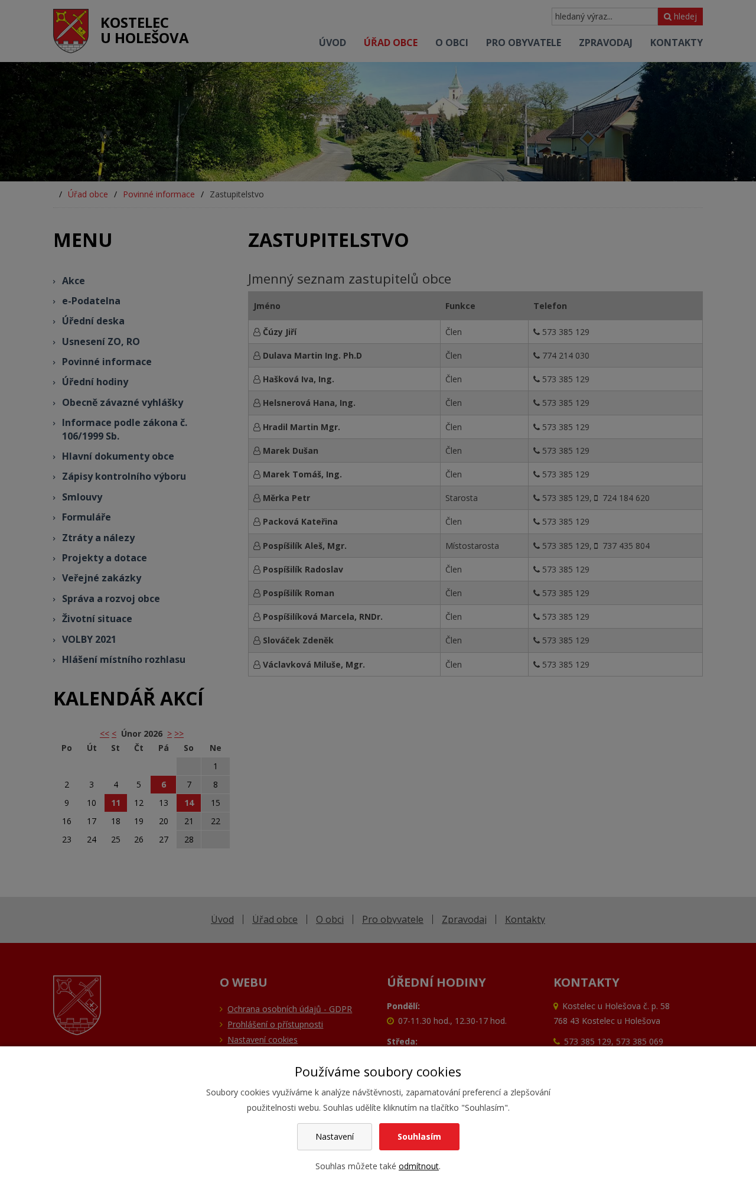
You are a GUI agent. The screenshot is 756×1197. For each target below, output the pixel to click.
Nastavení (334, 1136)
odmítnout (419, 1166)
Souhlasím (419, 1136)
